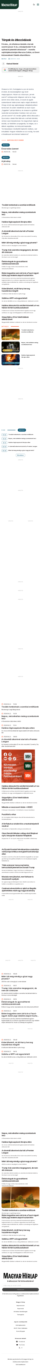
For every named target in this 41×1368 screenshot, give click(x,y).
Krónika (7, 337)
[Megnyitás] (37, 4)
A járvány (6, 161)
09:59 (4, 446)
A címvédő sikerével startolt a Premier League (22, 446)
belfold (22, 430)
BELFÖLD (5, 145)
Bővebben (20, 455)
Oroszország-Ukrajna (12, 363)
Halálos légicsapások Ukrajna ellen (28, 356)
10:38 (4, 435)
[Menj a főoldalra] (9, 5)
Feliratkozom (20, 1289)
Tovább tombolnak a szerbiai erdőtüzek (27, 331)
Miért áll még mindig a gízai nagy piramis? (21, 450)
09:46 (4, 450)
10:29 (4, 439)
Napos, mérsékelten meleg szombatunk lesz (29, 343)
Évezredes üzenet (10, 149)
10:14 (4, 443)
